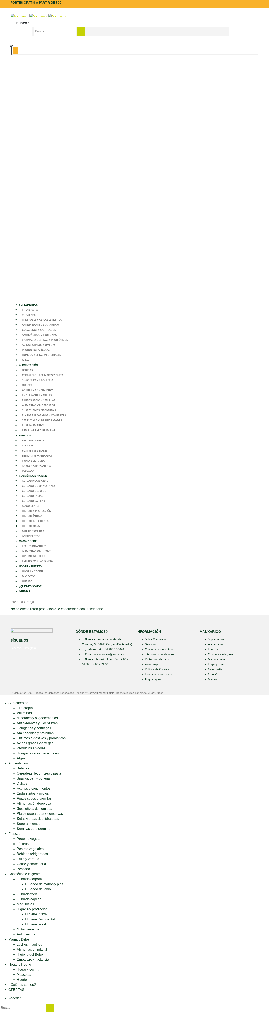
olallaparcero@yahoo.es (109, 654)
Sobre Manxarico (155, 639)
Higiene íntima (32, 516)
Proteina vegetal (34, 440)
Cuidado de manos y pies (39, 486)
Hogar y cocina (33, 571)
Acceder (14, 998)
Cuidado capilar (33, 501)
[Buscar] (81, 31)
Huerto (22, 979)
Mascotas (29, 576)
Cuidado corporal (35, 481)
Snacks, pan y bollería (37, 380)
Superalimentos (33, 425)
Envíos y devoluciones (159, 674)
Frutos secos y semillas (38, 400)
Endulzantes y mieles (37, 395)
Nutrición (213, 674)
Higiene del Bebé (33, 556)
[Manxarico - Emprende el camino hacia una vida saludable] (39, 16)
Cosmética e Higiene (33, 475)
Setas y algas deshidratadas (42, 420)
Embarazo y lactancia (33, 959)
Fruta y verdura (33, 460)
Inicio (14, 602)
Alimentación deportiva (38, 405)
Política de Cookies (157, 669)
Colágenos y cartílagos (39, 330)
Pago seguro (153, 679)
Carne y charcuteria (36, 465)
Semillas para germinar (38, 430)
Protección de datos (157, 659)
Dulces (27, 385)
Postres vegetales (34, 450)
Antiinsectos (26, 934)
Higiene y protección (36, 511)
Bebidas (27, 370)
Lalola (110, 692)
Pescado (23, 869)
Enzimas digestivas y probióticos (45, 340)
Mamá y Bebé (28, 541)
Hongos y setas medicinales (41, 355)
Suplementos (28, 304)
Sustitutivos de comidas (39, 410)
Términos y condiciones (159, 654)
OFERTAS (24, 591)
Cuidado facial (32, 496)
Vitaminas (29, 315)
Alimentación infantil (37, 551)
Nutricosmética (33, 531)
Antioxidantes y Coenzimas (40, 325)
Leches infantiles (34, 546)
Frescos (25, 435)
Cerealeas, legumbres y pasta (42, 375)
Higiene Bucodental (36, 521)
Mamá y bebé (216, 659)
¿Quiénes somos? (31, 586)
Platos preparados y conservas (44, 415)
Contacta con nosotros (159, 649)
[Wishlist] (134, 44)
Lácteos (27, 445)
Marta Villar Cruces (151, 692)
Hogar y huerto (217, 664)
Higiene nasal (31, 526)
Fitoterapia (30, 309)
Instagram (30, 648)
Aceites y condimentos (38, 390)
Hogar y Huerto (30, 566)
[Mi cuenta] (134, 39)
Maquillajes (31, 506)
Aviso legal (152, 664)
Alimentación (28, 365)
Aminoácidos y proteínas (39, 335)
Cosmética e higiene (220, 654)
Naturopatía (215, 669)
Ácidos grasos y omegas (39, 345)
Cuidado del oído (34, 491)
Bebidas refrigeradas (37, 455)
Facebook (17, 648)
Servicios (151, 644)
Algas (21, 758)
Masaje (212, 679)
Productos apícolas (36, 350)
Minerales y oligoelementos (42, 320)
